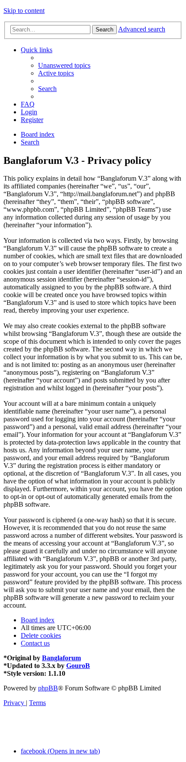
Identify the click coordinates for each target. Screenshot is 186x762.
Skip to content (24, 10)
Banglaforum (61, 658)
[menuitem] (64, 65)
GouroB (78, 665)
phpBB (48, 688)
